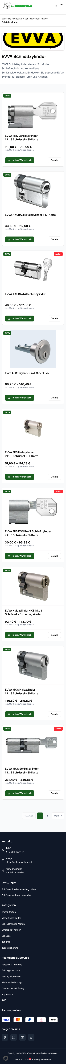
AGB (4, 1000)
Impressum (7, 994)
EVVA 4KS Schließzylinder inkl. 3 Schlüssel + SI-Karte (21, 137)
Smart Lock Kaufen (11, 929)
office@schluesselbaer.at (19, 862)
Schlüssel (6, 935)
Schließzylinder (32, 18)
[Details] (33, 111)
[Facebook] (5, 1037)
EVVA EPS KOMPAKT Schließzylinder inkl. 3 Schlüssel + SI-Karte (28, 533)
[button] (6, 1058)
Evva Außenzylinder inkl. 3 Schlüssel (27, 373)
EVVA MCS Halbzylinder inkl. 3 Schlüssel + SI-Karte (21, 691)
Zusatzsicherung (10, 947)
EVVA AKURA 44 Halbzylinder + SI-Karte (30, 214)
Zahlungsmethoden (11, 970)
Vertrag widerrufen (11, 976)
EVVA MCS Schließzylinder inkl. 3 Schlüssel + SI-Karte (22, 770)
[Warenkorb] (55, 5)
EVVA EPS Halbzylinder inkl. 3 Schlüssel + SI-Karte (21, 454)
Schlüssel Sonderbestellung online (19, 889)
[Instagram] (13, 1037)
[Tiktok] (31, 1037)
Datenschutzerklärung (13, 988)
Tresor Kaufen (9, 912)
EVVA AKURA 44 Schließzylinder (25, 294)
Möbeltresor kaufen (11, 918)
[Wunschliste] (61, 5)
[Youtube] (22, 1037)
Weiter (57, 815)
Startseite (6, 18)
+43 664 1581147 (15, 851)
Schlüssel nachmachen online (16, 895)
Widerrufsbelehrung (12, 982)
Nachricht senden (15, 872)
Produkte (17, 18)
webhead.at (46, 1059)
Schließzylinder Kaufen (13, 923)
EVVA (7, 96)
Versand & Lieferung (12, 964)
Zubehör (6, 941)
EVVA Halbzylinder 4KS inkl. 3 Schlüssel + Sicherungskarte (23, 612)
